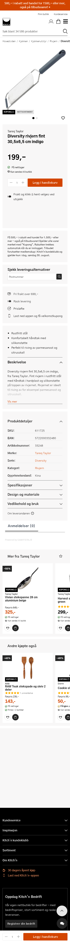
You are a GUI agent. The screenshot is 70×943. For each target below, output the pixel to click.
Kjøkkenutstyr (38, 41)
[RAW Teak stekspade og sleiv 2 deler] (27, 667)
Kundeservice (60, 14)
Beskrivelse (17, 362)
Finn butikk (43, 14)
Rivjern (53, 41)
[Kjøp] (15, 628)
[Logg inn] (51, 21)
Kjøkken (23, 41)
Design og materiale (23, 494)
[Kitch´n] (6, 22)
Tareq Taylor (16, 131)
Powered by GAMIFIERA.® (18, 539)
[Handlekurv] (58, 21)
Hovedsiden (9, 41)
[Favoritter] (7, 628)
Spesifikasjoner (20, 485)
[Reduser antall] (11, 182)
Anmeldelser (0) (21, 525)
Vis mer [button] (12, 401)
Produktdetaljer (20, 421)
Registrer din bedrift (21, 924)
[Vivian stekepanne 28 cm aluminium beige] (27, 578)
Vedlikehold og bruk (23, 503)
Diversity (40, 460)
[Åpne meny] (65, 21)
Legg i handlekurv (45, 183)
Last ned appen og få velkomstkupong (37, 316)
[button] (63, 118)
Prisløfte (18, 308)
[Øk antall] (23, 182)
